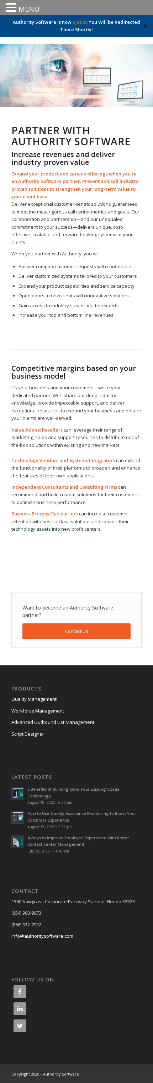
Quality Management (34, 699)
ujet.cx (80, 22)
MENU (29, 9)
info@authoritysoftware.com (42, 936)
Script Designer (27, 734)
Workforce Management (37, 711)
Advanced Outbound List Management (52, 722)
